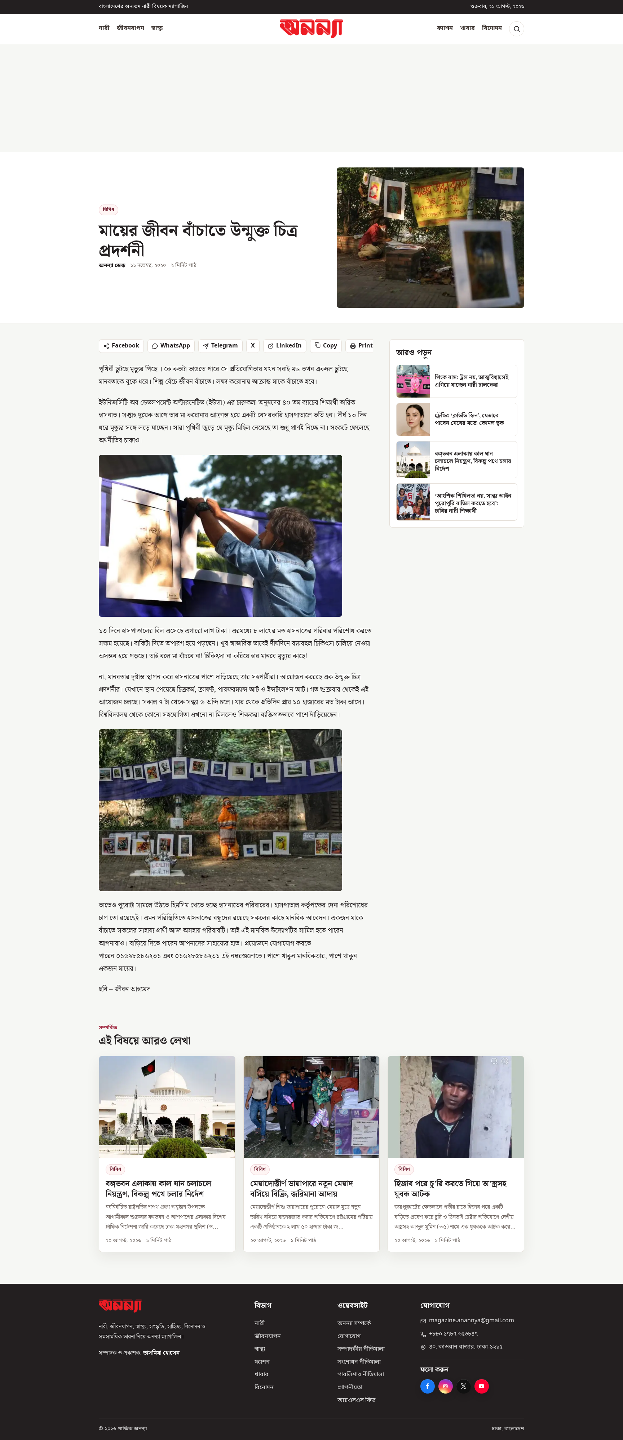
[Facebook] (427, 1386)
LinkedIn (289, 346)
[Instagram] (445, 1386)
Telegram (224, 346)
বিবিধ (108, 210)
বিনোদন (492, 28)
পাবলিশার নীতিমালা (360, 1375)
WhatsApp (175, 346)
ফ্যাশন (445, 28)
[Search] (516, 28)
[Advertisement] (311, 98)
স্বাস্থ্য (157, 28)
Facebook (125, 346)
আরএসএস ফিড (356, 1400)
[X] (463, 1386)
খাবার (467, 28)
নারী (104, 28)
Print (365, 346)
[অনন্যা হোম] (311, 28)
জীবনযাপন (130, 28)
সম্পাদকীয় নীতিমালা (361, 1349)
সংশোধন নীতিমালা (359, 1362)
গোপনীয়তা (349, 1388)
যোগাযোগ (349, 1337)
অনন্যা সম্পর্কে (354, 1324)
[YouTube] (481, 1386)
